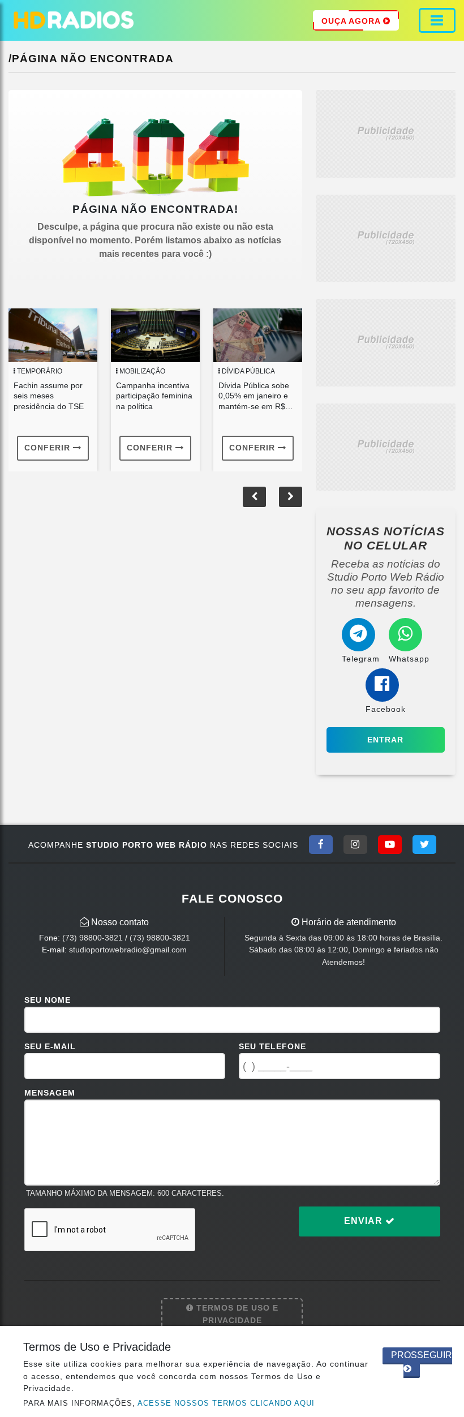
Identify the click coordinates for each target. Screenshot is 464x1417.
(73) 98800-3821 (92, 937)
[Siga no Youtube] (390, 844)
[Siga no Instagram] (355, 844)
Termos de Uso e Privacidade (236, 1314)
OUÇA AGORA (352, 20)
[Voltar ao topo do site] (446, 779)
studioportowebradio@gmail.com (128, 949)
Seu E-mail (50, 1046)
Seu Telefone (272, 1046)
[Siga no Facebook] (321, 844)
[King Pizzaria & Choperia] (386, 133)
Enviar (364, 1221)
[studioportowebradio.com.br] (73, 20)
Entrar (385, 739)
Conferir (48, 447)
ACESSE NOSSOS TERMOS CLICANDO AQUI (226, 1403)
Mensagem (49, 1092)
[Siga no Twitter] (424, 844)
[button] (290, 497)
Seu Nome (47, 999)
